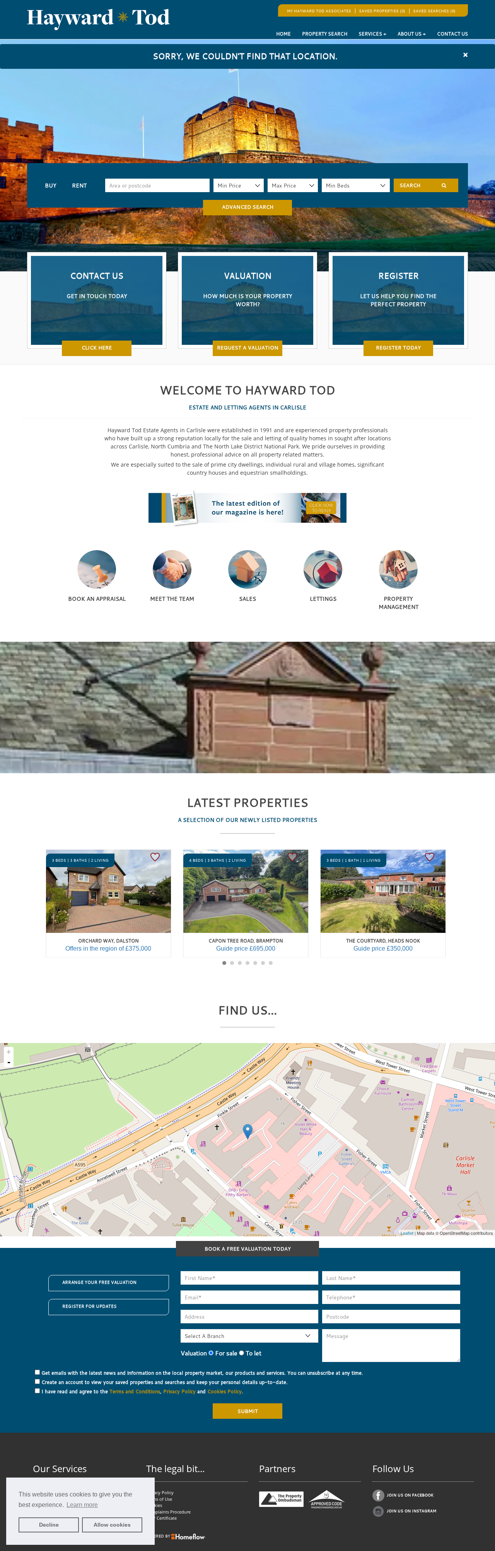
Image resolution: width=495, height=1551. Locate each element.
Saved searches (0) (434, 11)
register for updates (89, 1306)
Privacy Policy (179, 1391)
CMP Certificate (161, 1518)
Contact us (452, 34)
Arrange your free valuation (99, 1282)
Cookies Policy (224, 1391)
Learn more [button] (82, 1505)
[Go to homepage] (98, 19)
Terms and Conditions (134, 1391)
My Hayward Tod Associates (319, 11)
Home (283, 34)
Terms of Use (159, 1499)
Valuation (194, 1353)
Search (409, 185)
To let (252, 1353)
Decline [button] (49, 1525)
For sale (225, 1353)
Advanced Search (247, 206)
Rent (79, 185)
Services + (372, 34)
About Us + (412, 34)
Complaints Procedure (168, 1512)
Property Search (324, 34)
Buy (50, 185)
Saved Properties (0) (382, 11)
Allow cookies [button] (112, 1525)
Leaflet (407, 1233)
